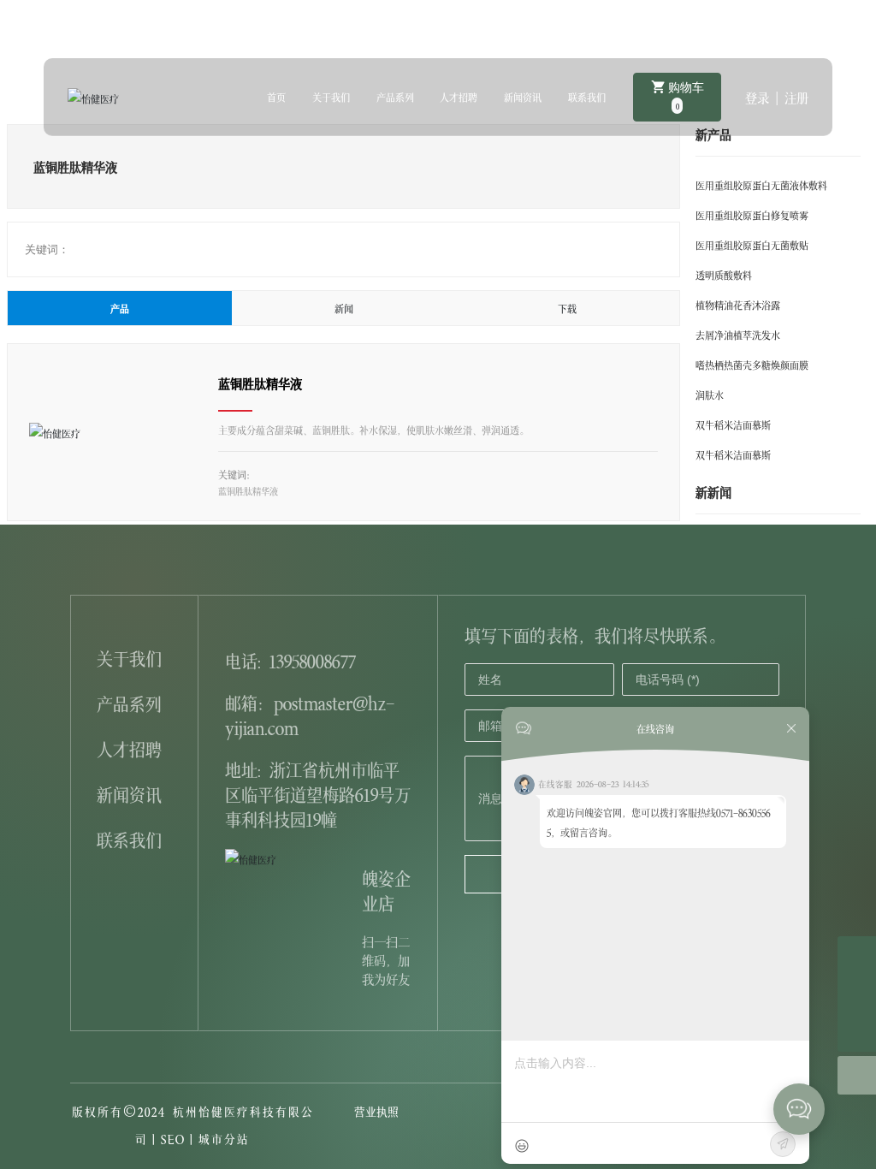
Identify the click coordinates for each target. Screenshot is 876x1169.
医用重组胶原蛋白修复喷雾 (751, 214)
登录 (760, 96)
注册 (796, 96)
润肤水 (709, 394)
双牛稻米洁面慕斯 (733, 424)
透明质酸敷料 (723, 274)
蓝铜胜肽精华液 (260, 382)
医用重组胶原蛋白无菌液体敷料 (761, 184)
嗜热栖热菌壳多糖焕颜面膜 (751, 364)
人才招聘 (129, 747)
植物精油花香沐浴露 (737, 304)
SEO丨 (179, 1138)
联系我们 (129, 838)
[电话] (857, 994)
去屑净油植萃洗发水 (737, 334)
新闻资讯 (129, 792)
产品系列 (129, 702)
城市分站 (224, 1138)
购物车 (684, 95)
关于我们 (129, 656)
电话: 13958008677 (290, 659)
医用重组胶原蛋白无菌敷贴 (751, 244)
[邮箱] (857, 955)
